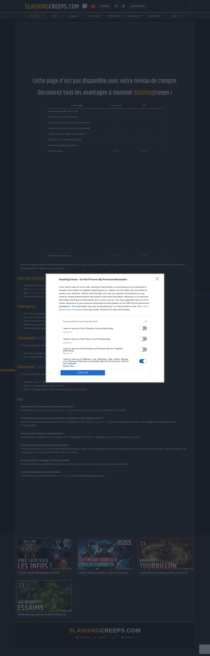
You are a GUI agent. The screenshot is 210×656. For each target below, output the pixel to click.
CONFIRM (83, 373)
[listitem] (105, 321)
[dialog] (105, 328)
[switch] (143, 328)
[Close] (158, 280)
